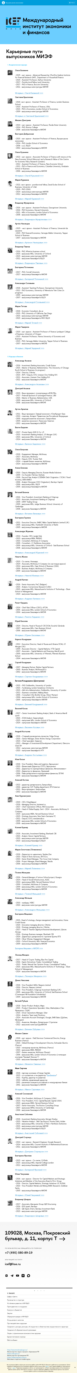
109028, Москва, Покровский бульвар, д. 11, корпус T (37, 1235)
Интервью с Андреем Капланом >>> (30, 598)
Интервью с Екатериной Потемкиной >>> (31, 279)
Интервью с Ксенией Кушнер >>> (28, 845)
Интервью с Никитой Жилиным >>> (29, 575)
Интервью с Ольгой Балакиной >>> (29, 93)
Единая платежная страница (16, 1337)
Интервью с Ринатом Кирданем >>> (29, 617)
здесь (47, 1366)
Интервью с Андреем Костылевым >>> (31, 755)
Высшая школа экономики (14, 3)
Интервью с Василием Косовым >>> (29, 727)
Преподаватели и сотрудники (17, 1307)
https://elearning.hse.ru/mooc (17, 1357)
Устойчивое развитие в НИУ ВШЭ (18, 1303)
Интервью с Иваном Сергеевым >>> (30, 1089)
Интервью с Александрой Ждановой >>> (31, 552)
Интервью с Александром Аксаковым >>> (32, 384)
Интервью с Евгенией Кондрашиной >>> (31, 704)
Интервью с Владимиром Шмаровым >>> (31, 1216)
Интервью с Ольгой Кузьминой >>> (29, 175)
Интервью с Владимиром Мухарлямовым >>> (33, 219)
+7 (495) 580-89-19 (18, 1252)
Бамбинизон (51, 1075)
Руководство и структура (15, 1300)
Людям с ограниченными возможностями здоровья (24, 1333)
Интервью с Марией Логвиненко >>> (30, 868)
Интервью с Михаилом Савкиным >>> (30, 1064)
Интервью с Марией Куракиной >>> (29, 199)
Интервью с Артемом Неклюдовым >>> (31, 242)
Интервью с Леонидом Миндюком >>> (31, 976)
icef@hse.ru (13, 1264)
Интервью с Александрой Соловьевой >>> (32, 302)
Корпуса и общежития (14, 1310)
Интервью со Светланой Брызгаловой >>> (32, 116)
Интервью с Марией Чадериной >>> (29, 348)
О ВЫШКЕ (11, 1293)
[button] (34, 1291)
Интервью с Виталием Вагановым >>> (30, 513)
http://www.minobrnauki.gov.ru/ (17, 1350)
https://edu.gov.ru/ (13, 1353)
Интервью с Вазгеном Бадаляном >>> (30, 444)
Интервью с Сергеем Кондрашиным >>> (31, 676)
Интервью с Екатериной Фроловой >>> (31, 1170)
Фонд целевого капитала (15, 1320)
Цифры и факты (12, 1297)
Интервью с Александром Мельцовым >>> (32, 910)
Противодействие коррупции (17, 1323)
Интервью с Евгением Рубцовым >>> (30, 1029)
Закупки (9, 1313)
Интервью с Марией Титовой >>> (28, 323)
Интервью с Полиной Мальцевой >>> (30, 894)
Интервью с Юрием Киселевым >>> (30, 635)
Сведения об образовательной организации (21, 1330)
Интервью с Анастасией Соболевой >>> (31, 1133)
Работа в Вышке (12, 1340)
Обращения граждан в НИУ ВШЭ (17, 1317)
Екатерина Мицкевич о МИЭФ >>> (29, 948)
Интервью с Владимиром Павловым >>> (31, 263)
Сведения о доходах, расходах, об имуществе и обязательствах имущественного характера (37, 1327)
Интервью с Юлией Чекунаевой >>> (29, 1195)
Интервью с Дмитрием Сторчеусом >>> (31, 1151)
